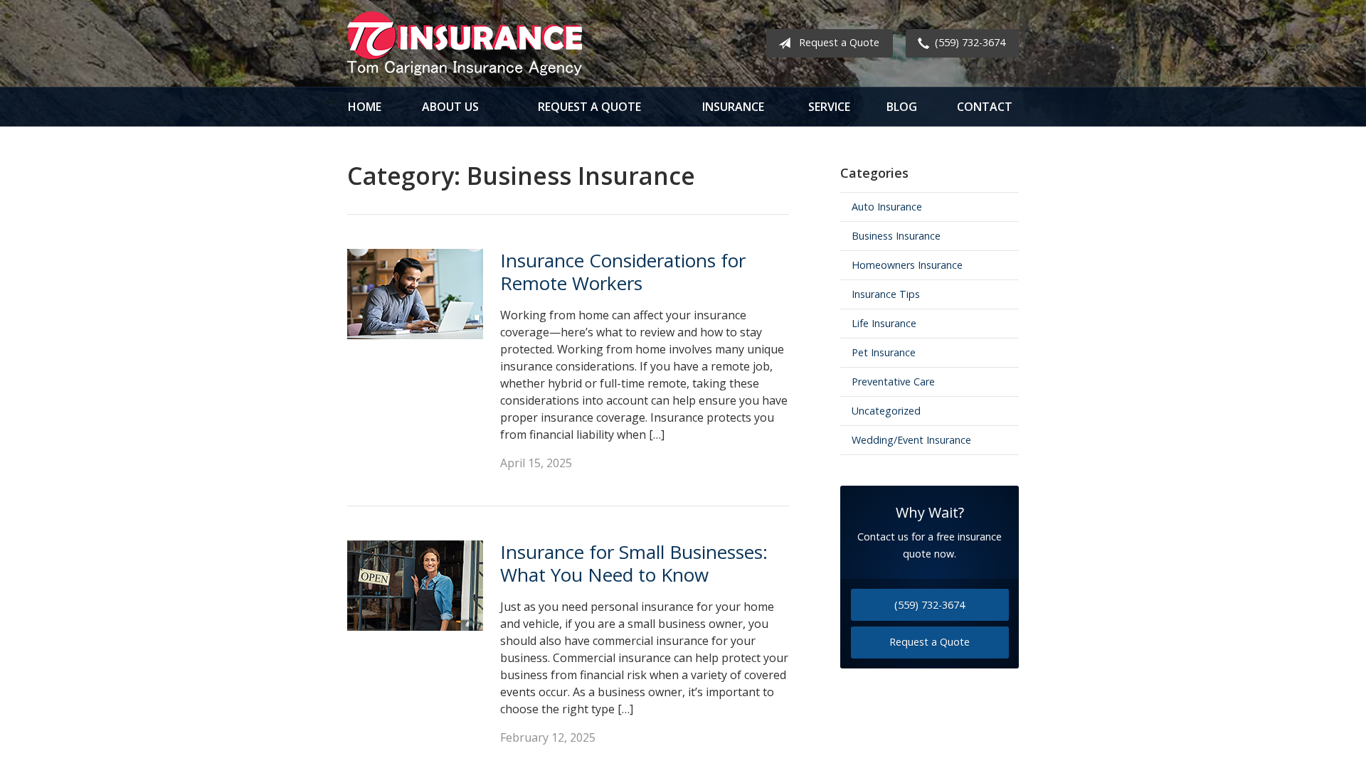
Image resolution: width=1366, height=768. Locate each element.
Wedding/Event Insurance (911, 440)
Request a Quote (839, 42)
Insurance (733, 106)
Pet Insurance (884, 352)
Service (829, 106)
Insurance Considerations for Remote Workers (623, 272)
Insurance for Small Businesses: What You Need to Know (634, 563)
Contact (984, 106)
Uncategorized (886, 410)
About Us (450, 106)
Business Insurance (896, 235)
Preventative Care (893, 381)
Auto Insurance (887, 206)
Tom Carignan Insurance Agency (464, 43)
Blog (901, 106)
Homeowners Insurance (907, 265)
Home (364, 106)
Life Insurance (884, 323)
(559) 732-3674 (970, 42)
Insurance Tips (886, 294)
